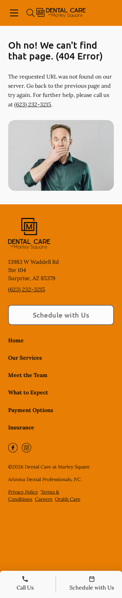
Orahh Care (67, 499)
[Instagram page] (26, 447)
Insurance (21, 427)
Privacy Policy (23, 492)
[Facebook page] (13, 447)
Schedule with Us (61, 314)
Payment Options (30, 410)
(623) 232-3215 (32, 104)
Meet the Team (27, 375)
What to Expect (28, 392)
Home (16, 340)
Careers (43, 499)
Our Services (25, 357)
